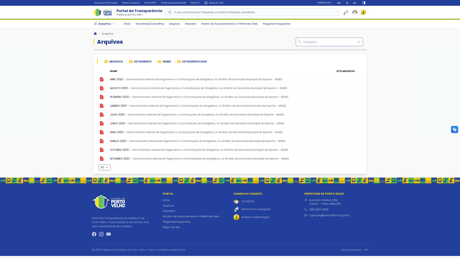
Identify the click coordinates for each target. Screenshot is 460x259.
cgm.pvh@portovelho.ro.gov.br (329, 215)
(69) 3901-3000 (318, 209)
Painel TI (195, 2)
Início (127, 24)
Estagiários (142, 61)
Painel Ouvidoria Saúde (173, 2)
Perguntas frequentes (276, 24)
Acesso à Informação (106, 2)
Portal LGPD (150, 2)
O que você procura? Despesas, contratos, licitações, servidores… (215, 12)
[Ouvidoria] (355, 12)
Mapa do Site (171, 227)
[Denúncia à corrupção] (346, 12)
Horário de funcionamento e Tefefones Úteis (229, 24)
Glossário (190, 24)
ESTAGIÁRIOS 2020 (194, 61)
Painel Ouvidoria (131, 2)
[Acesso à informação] (363, 12)
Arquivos (174, 24)
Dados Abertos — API (354, 250)
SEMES (167, 61)
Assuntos (104, 24)
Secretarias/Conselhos (150, 24)
